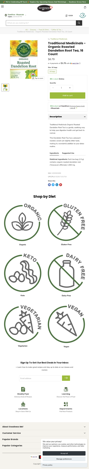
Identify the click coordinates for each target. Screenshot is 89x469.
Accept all (64, 453)
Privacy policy (47, 465)
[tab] (54, 153)
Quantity (53, 83)
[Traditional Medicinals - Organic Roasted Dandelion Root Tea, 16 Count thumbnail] (5, 87)
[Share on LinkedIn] (57, 184)
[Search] (79, 23)
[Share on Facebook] (49, 184)
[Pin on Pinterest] (60, 184)
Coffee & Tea (56, 30)
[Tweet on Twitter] (53, 184)
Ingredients (54, 153)
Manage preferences (64, 459)
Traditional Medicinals (58, 39)
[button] (67, 63)
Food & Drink (44, 30)
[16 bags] (52, 74)
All (26, 30)
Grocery (33, 30)
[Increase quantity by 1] (70, 87)
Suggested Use (68, 153)
